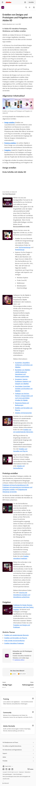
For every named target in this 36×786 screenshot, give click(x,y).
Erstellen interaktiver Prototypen (14, 643)
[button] (25, 2)
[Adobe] (8, 2)
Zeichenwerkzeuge (25, 247)
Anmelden (31, 2)
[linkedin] (12, 769)
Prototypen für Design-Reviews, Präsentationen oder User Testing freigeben (23, 607)
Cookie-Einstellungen (17, 774)
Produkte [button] (5, 761)
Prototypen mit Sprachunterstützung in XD (15, 485)
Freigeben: (7, 150)
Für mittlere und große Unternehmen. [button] (12, 746)
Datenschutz (27, 772)
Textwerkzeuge (19, 250)
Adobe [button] (4, 757)
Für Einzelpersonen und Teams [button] (10, 742)
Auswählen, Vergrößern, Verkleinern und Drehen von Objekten (24, 365)
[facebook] (3, 769)
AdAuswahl (6, 783)
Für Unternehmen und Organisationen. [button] (12, 749)
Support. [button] (5, 753)
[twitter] (9, 769)
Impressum (21, 772)
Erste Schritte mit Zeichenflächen (14, 641)
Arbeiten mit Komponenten (23, 413)
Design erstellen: (9, 122)
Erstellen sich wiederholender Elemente (16, 635)
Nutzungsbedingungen (7, 774)
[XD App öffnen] (34, 7)
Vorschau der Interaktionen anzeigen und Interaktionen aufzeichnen (21, 595)
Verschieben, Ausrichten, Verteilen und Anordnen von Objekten (24, 388)
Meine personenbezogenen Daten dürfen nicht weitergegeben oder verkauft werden (16, 777)
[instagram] (6, 769)
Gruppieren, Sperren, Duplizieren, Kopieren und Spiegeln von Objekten (23, 381)
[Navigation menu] (2, 2)
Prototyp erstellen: (10, 143)
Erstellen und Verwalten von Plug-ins (15, 638)
